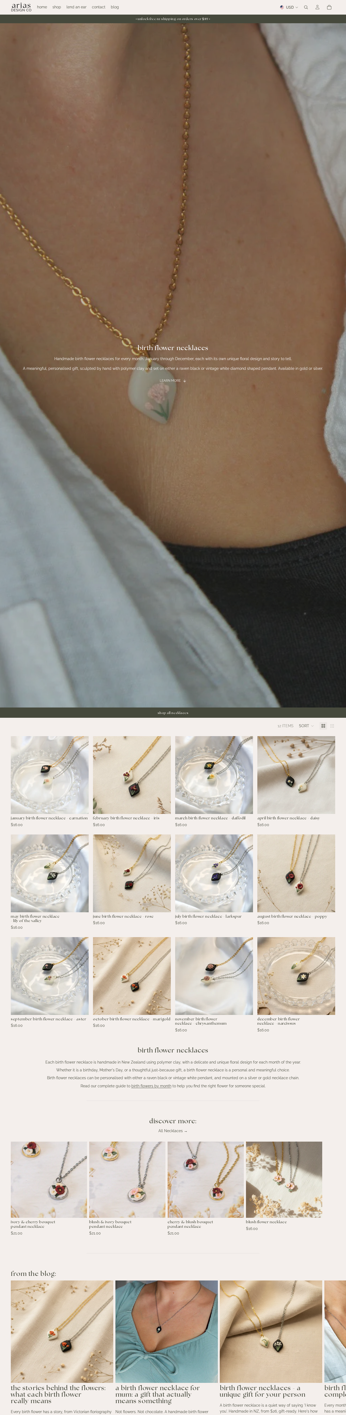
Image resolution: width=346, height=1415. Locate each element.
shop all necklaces (173, 713)
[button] (306, 726)
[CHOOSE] (80, 806)
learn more (170, 381)
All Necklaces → (173, 1131)
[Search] (306, 7)
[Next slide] (329, 1189)
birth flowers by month (151, 1086)
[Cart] (329, 7)
